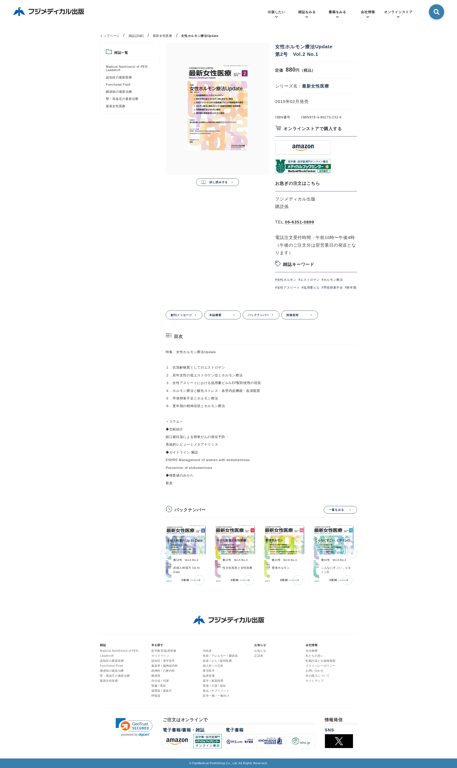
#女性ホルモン (286, 280)
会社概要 (312, 650)
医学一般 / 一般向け (216, 695)
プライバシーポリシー (321, 665)
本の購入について (318, 675)
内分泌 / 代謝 (160, 680)
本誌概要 (215, 315)
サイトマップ (315, 680)
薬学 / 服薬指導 (213, 680)
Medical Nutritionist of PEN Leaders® (127, 68)
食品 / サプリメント (216, 690)
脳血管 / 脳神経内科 (164, 665)
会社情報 (312, 645)
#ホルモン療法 (332, 280)
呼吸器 (155, 695)
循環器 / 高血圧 (161, 690)
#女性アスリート (287, 287)
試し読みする (218, 182)
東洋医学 (209, 670)
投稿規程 (292, 315)
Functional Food (118, 84)
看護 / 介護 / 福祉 (214, 685)
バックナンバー (258, 315)
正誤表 (258, 655)
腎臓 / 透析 (158, 685)
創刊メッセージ (181, 315)
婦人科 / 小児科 (213, 665)
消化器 (207, 650)
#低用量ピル (311, 287)
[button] (166, 554)
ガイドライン (160, 655)
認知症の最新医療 (119, 77)
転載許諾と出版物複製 (321, 660)
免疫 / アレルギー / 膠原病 (220, 655)
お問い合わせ (315, 670)
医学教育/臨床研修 (163, 650)
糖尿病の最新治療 (119, 91)
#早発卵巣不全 (332, 287)
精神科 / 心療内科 (163, 670)
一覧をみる (336, 509)
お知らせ (260, 650)
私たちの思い (315, 655)
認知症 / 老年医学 (163, 660)
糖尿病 (155, 675)
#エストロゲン (309, 280)
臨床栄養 (209, 675)
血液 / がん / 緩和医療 (217, 660)
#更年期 (351, 287)
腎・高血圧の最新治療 (122, 99)
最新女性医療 (115, 106)
